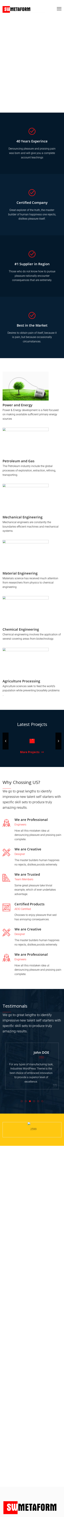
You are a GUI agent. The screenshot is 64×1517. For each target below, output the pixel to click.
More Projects (29, 752)
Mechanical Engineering (22, 517)
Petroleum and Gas (18, 461)
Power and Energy (17, 405)
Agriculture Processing (21, 681)
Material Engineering (20, 573)
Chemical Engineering (21, 629)
